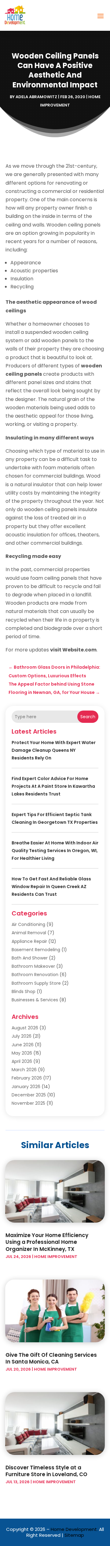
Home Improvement (55, 1257)
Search (87, 717)
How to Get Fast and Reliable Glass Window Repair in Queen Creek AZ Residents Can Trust (51, 886)
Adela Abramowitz (36, 97)
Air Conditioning (28, 924)
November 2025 (28, 1103)
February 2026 (27, 1078)
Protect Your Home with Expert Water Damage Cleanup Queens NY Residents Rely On (54, 750)
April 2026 (22, 1061)
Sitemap (74, 1535)
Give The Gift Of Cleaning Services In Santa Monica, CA (51, 1358)
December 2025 (29, 1095)
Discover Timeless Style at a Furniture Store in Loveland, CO (46, 1471)
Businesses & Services (35, 1000)
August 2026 (25, 1028)
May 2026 (22, 1053)
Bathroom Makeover (33, 966)
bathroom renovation (35, 974)
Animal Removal (29, 933)
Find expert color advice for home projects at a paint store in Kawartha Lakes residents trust (53, 786)
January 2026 (26, 1086)
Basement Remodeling (36, 950)
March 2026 (24, 1070)
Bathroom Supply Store (36, 983)
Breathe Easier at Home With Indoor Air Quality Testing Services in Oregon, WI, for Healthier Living (55, 850)
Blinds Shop (23, 991)
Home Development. (74, 1529)
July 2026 (21, 1036)
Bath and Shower (30, 958)
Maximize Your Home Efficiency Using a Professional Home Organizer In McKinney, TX (47, 1242)
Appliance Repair (29, 941)
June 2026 (23, 1045)
